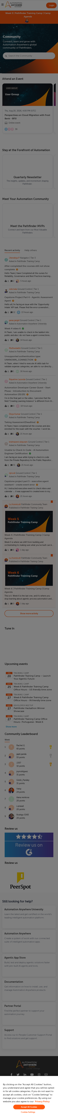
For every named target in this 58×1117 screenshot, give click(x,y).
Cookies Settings (28, 1112)
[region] (29, 1096)
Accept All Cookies (29, 1107)
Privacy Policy (42, 1101)
